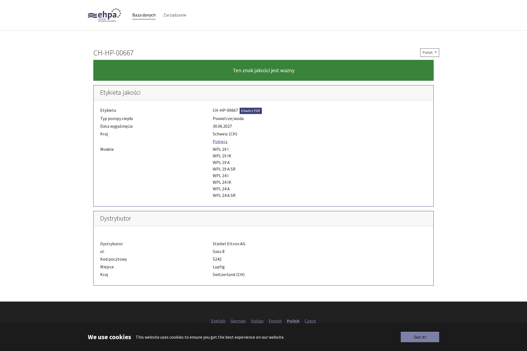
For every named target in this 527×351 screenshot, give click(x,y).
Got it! (420, 337)
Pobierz (220, 141)
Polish (428, 52)
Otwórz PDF (250, 110)
